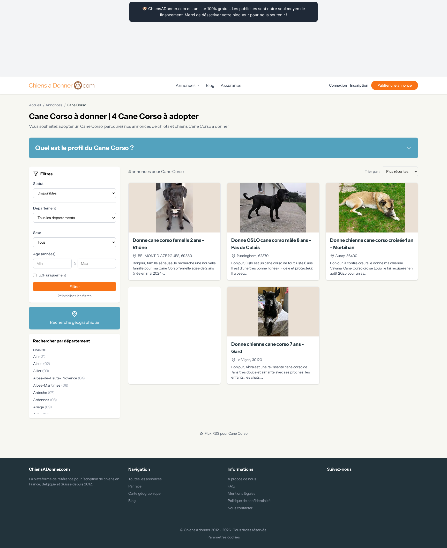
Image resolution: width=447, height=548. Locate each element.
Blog (210, 85)
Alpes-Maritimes (50, 385)
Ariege (42, 407)
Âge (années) (44, 254)
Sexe (37, 232)
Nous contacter (240, 508)
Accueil (35, 105)
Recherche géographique (74, 322)
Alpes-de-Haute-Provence (59, 378)
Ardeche (44, 392)
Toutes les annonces (145, 479)
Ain (39, 356)
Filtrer (75, 286)
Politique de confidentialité (249, 500)
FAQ (231, 486)
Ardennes (45, 399)
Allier (41, 371)
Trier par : (372, 171)
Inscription (359, 85)
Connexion (338, 85)
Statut (38, 183)
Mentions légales (241, 493)
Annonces (186, 85)
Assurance (231, 85)
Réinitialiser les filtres (74, 296)
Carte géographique (144, 493)
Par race (134, 486)
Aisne (41, 363)
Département (44, 208)
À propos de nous (242, 479)
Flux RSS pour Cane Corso (226, 433)
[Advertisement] (223, 38)
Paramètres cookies (223, 537)
